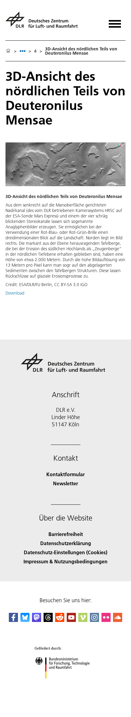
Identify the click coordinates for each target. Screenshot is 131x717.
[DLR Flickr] (106, 619)
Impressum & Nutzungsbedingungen (65, 561)
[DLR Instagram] (94, 619)
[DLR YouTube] (71, 619)
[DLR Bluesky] (25, 619)
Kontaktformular (65, 474)
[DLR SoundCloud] (117, 619)
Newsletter (65, 483)
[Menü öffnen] (115, 22)
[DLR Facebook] (13, 619)
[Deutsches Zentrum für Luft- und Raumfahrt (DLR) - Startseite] (44, 22)
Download (14, 293)
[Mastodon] (36, 619)
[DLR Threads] (48, 619)
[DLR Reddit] (59, 619)
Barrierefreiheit (65, 534)
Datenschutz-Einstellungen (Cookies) (65, 552)
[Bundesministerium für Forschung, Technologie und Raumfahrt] (65, 684)
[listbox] (22, 51)
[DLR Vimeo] (82, 619)
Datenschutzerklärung (65, 543)
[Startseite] (8, 51)
